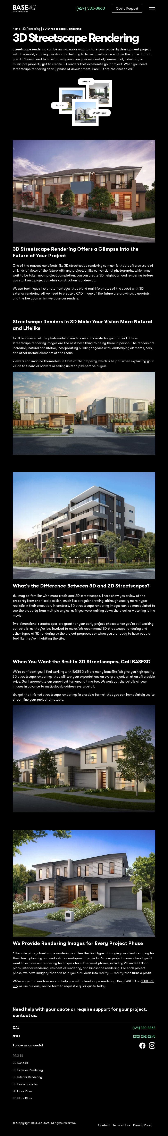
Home (16, 29)
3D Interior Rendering (27, 1077)
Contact (104, 1125)
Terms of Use (121, 1125)
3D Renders (20, 1063)
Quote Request (127, 8)
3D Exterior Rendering (28, 1070)
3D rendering (45, 633)
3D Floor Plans (23, 1098)
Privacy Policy (142, 1125)
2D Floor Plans (22, 1091)
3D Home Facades (25, 1084)
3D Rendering (31, 29)
